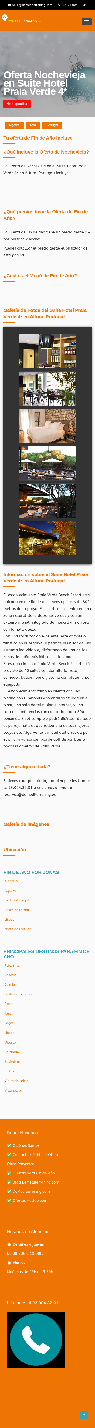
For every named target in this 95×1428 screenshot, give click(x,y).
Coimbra (11, 985)
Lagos (9, 1023)
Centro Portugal (17, 900)
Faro (33, 125)
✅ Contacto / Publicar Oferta (33, 1155)
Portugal (52, 125)
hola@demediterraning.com (31, 5)
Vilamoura (13, 1091)
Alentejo (11, 881)
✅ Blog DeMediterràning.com (33, 1182)
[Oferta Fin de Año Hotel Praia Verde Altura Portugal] (47, 358)
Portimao (12, 1052)
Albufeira (12, 965)
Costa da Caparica (19, 994)
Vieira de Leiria (16, 1081)
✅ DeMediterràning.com (28, 1191)
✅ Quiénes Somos (23, 1145)
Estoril (10, 1004)
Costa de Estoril (17, 910)
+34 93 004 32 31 (73, 5)
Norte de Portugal (19, 929)
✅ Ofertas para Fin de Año (31, 1173)
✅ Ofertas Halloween (26, 1200)
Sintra (9, 1071)
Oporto (10, 1042)
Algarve (14, 125)
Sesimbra (12, 1062)
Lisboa (10, 920)
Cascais (10, 975)
